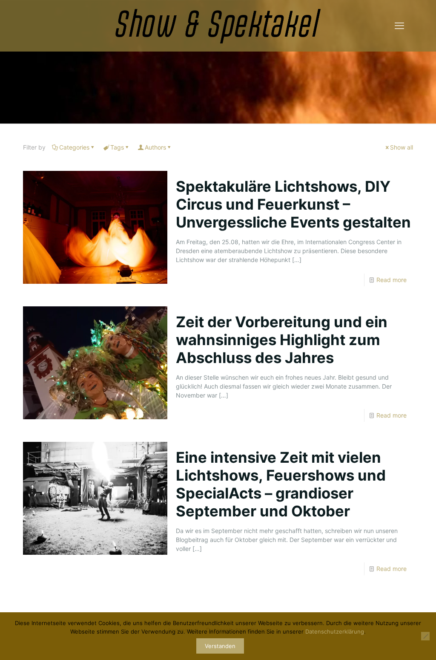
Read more (391, 279)
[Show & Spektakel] (218, 25)
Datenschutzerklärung (334, 631)
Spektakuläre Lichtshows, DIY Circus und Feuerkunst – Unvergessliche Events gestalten (293, 204)
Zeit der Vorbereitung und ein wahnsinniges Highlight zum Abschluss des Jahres (281, 339)
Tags (117, 147)
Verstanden (220, 646)
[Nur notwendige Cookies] (425, 636)
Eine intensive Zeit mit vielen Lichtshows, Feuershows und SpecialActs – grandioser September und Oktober (281, 484)
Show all (401, 147)
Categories (74, 147)
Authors (155, 147)
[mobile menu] (399, 25)
